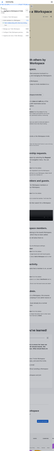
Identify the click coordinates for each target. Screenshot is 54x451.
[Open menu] (52, 2)
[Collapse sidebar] (32, 6)
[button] (7, 2)
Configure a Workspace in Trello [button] (13, 11)
